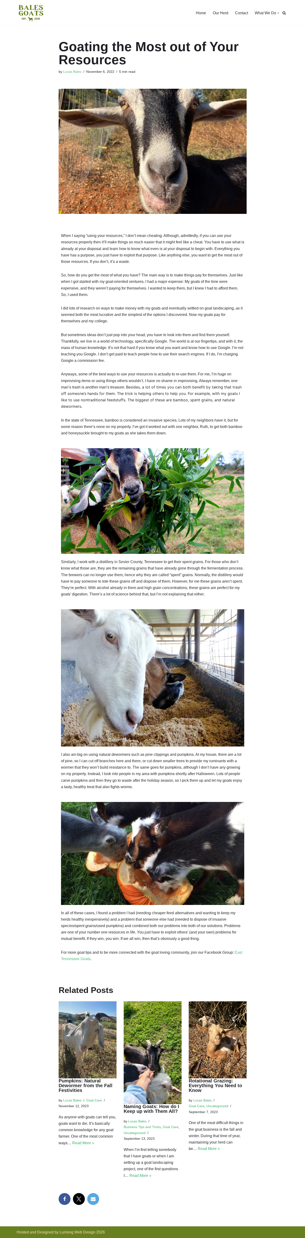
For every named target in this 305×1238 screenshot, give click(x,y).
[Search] (284, 13)
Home (201, 13)
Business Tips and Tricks (142, 1127)
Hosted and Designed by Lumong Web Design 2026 (61, 1232)
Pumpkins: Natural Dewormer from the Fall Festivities (85, 1085)
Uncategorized (135, 1133)
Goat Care (94, 1100)
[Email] (93, 1199)
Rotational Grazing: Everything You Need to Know (215, 1085)
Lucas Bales (72, 72)
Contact (241, 13)
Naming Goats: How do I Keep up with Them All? (151, 1109)
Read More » (83, 1143)
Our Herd (220, 13)
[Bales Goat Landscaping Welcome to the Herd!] (31, 13)
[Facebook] (65, 1199)
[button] (278, 13)
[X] (79, 1199)
